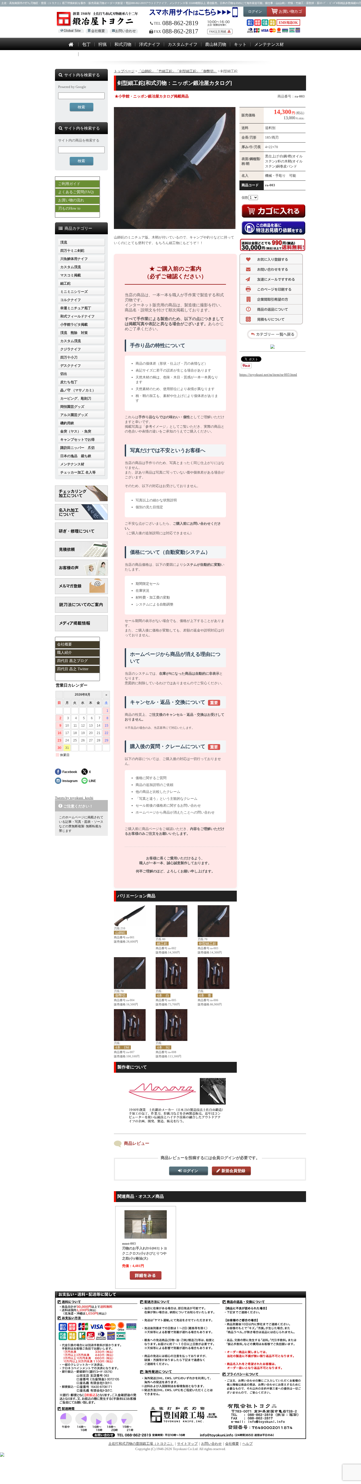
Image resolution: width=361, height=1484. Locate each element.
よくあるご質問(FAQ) (76, 192)
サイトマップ (187, 1444)
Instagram (70, 781)
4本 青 (205, 995)
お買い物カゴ (290, 11)
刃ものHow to (69, 208)
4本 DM (122, 1047)
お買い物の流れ (71, 200)
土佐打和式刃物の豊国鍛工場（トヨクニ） (141, 1444)
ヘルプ (247, 1444)
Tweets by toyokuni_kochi (74, 798)
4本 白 (163, 995)
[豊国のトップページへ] (70, 45)
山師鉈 (120, 933)
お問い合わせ (125, 31)
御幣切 (120, 995)
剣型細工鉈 (207, 944)
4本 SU (163, 1047)
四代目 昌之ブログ (72, 661)
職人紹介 (64, 653)
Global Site (72, 31)
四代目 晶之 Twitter (73, 669)
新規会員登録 (233, 1171)
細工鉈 (162, 944)
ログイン (255, 12)
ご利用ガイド (69, 184)
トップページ (124, 71)
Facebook (69, 772)
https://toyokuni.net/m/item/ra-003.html (268, 375)
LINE (92, 781)
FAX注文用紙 (217, 31)
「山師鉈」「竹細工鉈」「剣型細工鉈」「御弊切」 (177, 71)
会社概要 (98, 31)
